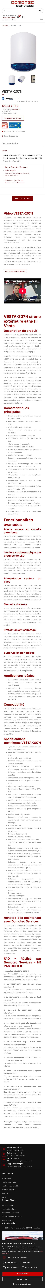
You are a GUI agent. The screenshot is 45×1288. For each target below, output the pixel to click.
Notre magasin (10, 170)
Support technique (8, 1209)
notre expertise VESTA (15, 271)
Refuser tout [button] (22, 1279)
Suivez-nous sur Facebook (14, 183)
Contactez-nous (7, 1205)
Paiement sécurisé (8, 1189)
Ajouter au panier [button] (13, 118)
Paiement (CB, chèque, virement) (17, 173)
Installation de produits (10, 1213)
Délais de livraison (11, 176)
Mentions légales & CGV (10, 1186)
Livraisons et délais (9, 1182)
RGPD (4, 1197)
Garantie (5, 1193)
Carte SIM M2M (7, 1220)
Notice (4, 151)
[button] (22, 1284)
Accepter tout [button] (22, 1274)
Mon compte (6, 1178)
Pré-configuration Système (11, 1216)
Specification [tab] (22, 198)
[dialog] (22, 1264)
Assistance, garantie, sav (14, 180)
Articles (5, 26)
